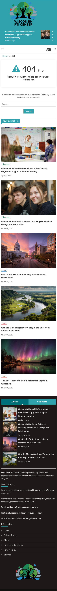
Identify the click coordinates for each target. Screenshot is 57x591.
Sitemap (7, 555)
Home (6, 530)
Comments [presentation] (42, 402)
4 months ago (9, 40)
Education (5, 164)
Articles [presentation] (14, 402)
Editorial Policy (10, 535)
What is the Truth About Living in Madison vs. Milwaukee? (23, 276)
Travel (4, 323)
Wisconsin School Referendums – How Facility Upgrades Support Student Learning (18, 35)
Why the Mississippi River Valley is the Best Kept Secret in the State (25, 329)
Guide (4, 270)
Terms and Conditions (13, 545)
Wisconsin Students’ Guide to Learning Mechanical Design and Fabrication (26, 223)
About (6, 540)
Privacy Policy (10, 550)
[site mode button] (48, 49)
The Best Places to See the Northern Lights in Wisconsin (24, 382)
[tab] (14, 402)
